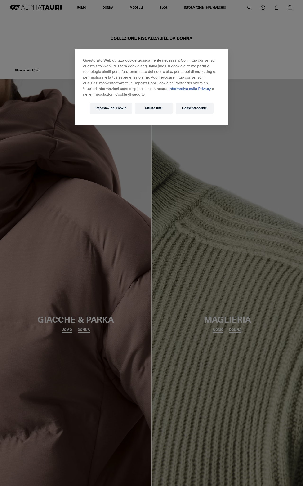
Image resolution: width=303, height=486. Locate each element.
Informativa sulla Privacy (190, 88)
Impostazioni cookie (110, 108)
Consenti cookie (194, 108)
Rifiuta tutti (153, 108)
